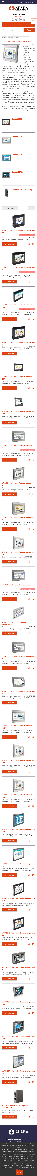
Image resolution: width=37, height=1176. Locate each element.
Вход (21, 2)
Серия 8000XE (17, 154)
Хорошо (19, 1172)
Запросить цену (9, 244)
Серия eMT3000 (18, 172)
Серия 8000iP (17, 119)
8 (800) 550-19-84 (18, 14)
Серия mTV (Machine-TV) (22, 190)
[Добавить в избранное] (33, 244)
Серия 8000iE (17, 137)
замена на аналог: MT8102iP (27, 309)
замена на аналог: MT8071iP (27, 272)
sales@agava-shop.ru (14, 1139)
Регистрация (31, 2)
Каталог (18, 24)
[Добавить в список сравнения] (29, 244)
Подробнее (18, 1169)
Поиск (29, 30)
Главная (4, 36)
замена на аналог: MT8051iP (27, 234)
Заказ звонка (18, 16)
